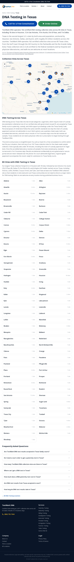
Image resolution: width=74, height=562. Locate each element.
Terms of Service (43, 541)
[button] (38, 79)
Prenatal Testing (43, 521)
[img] (37, 88)
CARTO (69, 113)
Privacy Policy (42, 539)
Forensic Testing (43, 526)
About (42, 6)
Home (4, 13)
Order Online (51, 23)
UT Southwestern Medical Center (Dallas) (55, 52)
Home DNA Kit (42, 531)
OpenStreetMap (62, 113)
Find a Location (24, 6)
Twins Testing (42, 528)
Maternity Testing (43, 510)
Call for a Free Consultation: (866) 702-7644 (37, 1)
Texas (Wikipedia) (29, 54)
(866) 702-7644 (65, 6)
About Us (5, 539)
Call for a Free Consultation (21, 23)
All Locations (6, 546)
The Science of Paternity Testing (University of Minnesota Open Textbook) (25, 52)
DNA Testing (10, 13)
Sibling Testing (42, 513)
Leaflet (54, 113)
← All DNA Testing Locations (11, 496)
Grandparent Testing (44, 515)
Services (34, 6)
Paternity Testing (43, 508)
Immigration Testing (44, 523)
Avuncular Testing (43, 518)
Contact (49, 6)
